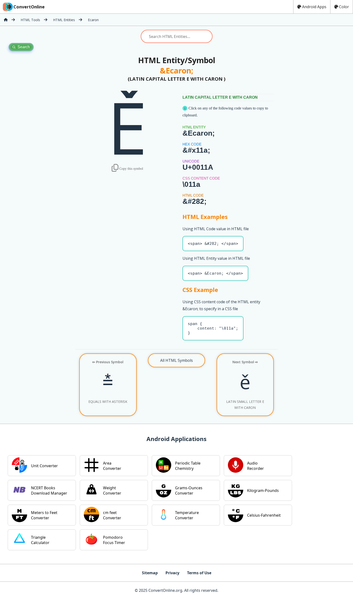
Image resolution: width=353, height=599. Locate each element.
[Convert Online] (6, 20)
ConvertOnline (29, 7)
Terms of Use (199, 572)
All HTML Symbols (176, 360)
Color (344, 6)
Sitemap (150, 572)
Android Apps (314, 6)
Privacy (172, 572)
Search (24, 47)
